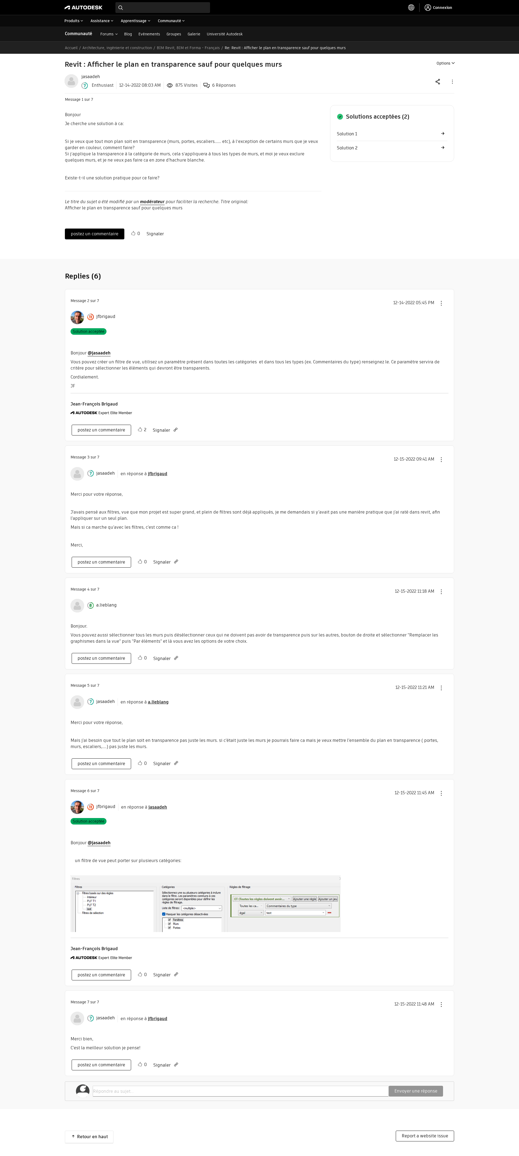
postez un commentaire (94, 234)
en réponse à (144, 474)
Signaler (155, 234)
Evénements (149, 34)
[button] (451, 81)
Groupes (174, 34)
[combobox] (162, 7)
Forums (107, 34)
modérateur (152, 202)
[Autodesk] (83, 7)
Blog (128, 34)
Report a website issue (425, 1136)
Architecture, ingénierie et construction (117, 48)
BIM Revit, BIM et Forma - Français (188, 48)
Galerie (194, 34)
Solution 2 (347, 148)
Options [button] (443, 63)
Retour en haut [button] (92, 1137)
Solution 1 (347, 134)
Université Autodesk (224, 34)
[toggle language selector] (411, 7)
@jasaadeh (99, 353)
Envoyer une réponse (415, 1091)
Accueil (71, 48)
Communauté (78, 34)
